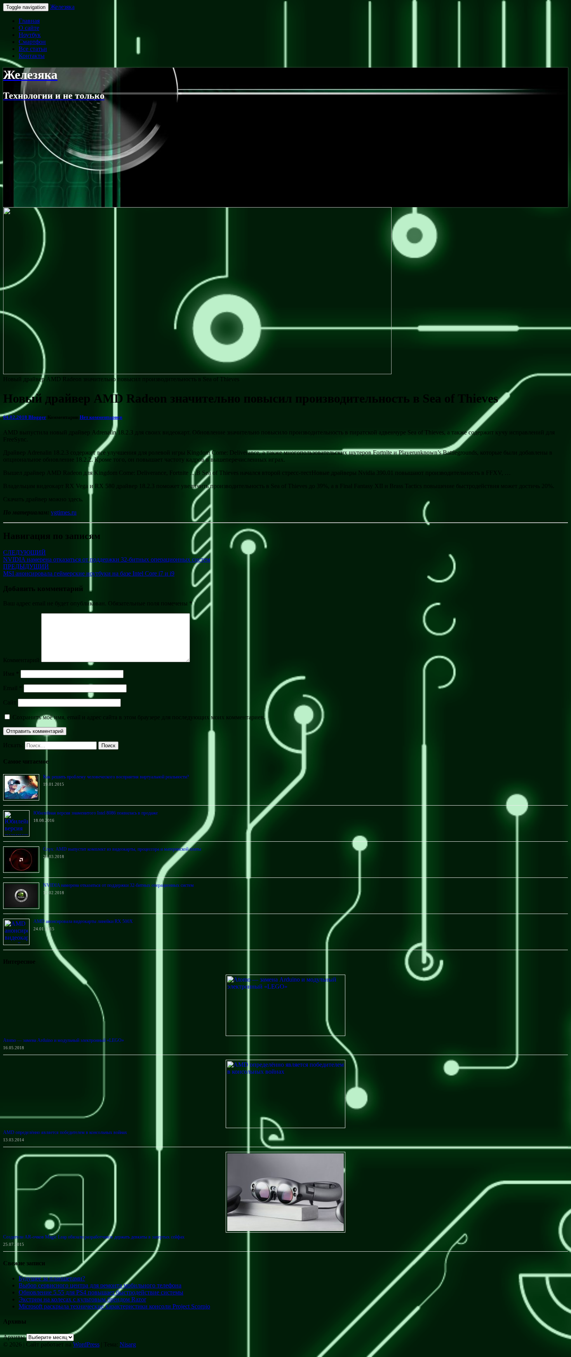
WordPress (86, 1344)
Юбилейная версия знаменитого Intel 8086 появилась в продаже (95, 813)
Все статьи (33, 48)
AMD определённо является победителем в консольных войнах (65, 1132)
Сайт (9, 702)
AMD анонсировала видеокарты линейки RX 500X (83, 921)
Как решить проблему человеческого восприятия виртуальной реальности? (116, 777)
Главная (29, 20)
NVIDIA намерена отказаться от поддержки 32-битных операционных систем (106, 556)
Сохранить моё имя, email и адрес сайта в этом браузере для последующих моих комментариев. (138, 717)
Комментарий (21, 660)
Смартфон (32, 41)
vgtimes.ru (64, 512)
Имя (11, 673)
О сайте (29, 27)
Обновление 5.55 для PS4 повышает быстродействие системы (101, 1292)
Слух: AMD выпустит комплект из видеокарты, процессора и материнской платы (122, 849)
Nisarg (128, 1344)
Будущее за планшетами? (52, 1278)
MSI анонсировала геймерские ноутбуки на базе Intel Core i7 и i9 (88, 570)
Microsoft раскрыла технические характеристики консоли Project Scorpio (114, 1306)
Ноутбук (30, 34)
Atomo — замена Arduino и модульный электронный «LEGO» (63, 1040)
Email (12, 688)
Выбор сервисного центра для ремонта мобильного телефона (100, 1285)
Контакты (32, 55)
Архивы (14, 1337)
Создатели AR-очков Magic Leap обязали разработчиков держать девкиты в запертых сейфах (94, 1237)
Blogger (37, 417)
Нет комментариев (101, 417)
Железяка (62, 6)
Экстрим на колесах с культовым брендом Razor (82, 1299)
